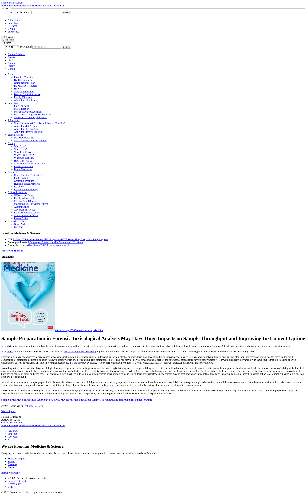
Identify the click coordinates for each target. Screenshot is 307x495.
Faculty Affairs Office (25, 198)
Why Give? (20, 146)
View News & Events (12, 250)
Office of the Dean (23, 195)
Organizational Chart (24, 82)
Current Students (16, 54)
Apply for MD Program (26, 126)
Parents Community (24, 166)
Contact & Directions (12, 422)
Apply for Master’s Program (28, 131)
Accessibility (14, 484)
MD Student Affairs (24, 137)
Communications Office (26, 215)
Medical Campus (16, 458)
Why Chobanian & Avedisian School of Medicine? (39, 123)
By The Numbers (23, 80)
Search (11, 461)
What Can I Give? (23, 152)
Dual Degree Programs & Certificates (33, 114)
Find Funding (21, 178)
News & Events (16, 221)
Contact (12, 467)
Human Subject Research (27, 183)
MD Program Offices (24, 201)
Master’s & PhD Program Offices (31, 204)
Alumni (11, 63)
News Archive (21, 224)
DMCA (12, 486)
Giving (11, 28)
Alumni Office (21, 206)
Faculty (11, 57)
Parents (11, 66)
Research (12, 25)
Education (13, 23)
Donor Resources (23, 169)
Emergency (13, 31)
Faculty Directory (23, 97)
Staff (10, 60)
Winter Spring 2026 (65, 330)
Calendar (18, 227)
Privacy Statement (17, 481)
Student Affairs (15, 134)
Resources (19, 186)
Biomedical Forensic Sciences (79, 351)
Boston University (10, 472)
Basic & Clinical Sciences (27, 94)
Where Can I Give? (24, 155)
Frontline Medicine (23, 77)
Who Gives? (20, 149)
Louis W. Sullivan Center (27, 212)
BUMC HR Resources (25, 85)
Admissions (14, 20)
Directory (12, 464)
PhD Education (22, 106)
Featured (28, 406)
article (10, 351)
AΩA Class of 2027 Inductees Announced (47, 245)
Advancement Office (24, 209)
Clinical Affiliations (24, 91)
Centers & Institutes (24, 180)
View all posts (8, 411)
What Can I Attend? (24, 157)
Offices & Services (17, 192)
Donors (11, 68)
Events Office (21, 218)
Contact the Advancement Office (30, 163)
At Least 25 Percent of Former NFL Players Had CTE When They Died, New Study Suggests (60, 239)
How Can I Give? (23, 160)
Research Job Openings (26, 189)
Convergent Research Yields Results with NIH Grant (56, 242)
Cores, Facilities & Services (28, 175)
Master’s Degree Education (28, 111)
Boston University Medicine (89, 330)
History (18, 88)
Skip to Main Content (12, 2)
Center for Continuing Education (30, 117)
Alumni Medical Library (26, 100)
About (11, 74)
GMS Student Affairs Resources (30, 140)
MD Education (21, 108)
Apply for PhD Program (26, 129)
